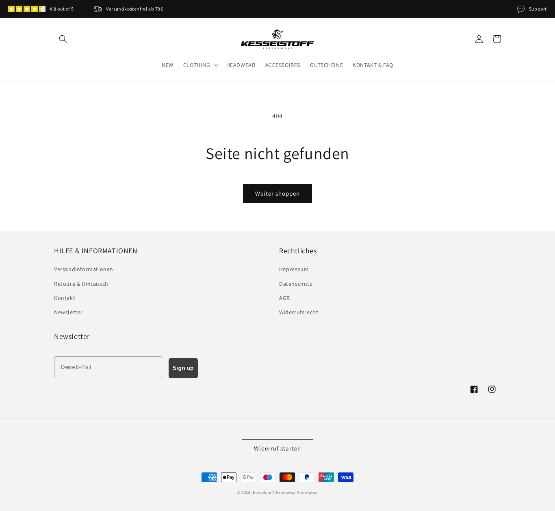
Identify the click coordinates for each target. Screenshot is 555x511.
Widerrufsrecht (298, 312)
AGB (284, 298)
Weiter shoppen (277, 193)
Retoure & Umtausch (81, 283)
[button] (63, 39)
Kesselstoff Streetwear (274, 492)
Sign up (183, 368)
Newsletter (68, 312)
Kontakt (64, 298)
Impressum (294, 269)
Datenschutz (295, 283)
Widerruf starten (277, 448)
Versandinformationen (83, 269)
